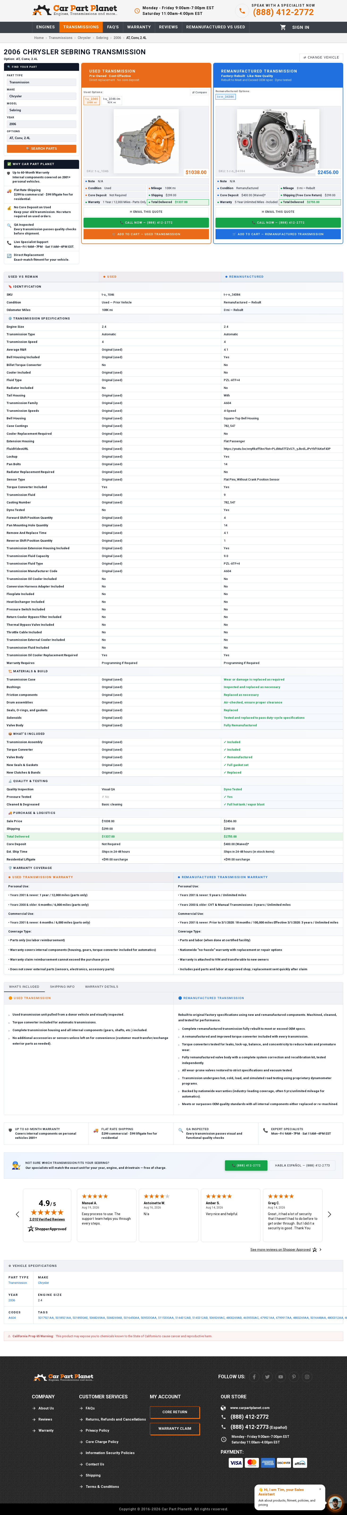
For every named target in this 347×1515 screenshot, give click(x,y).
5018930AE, (80, 1317)
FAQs (90, 1408)
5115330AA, (166, 1317)
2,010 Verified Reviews (47, 1219)
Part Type (15, 75)
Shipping (93, 1475)
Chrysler (43, 1283)
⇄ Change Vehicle (321, 57)
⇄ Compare (199, 92)
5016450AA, (132, 1317)
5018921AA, (63, 1317)
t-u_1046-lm (111, 100)
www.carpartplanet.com (250, 1408)
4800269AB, (234, 1317)
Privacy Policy (97, 1430)
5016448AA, (318, 1317)
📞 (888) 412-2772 (246, 1165)
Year (10, 117)
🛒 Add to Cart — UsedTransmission (146, 234)
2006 (11, 1300)
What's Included (24, 986)
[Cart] (283, 27)
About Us (46, 1408)
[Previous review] (17, 1214)
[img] (47, 1212)
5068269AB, (114, 1317)
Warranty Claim (174, 1428)
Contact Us (95, 1464)
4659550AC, (251, 1317)
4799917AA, (284, 1317)
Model (12, 103)
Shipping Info (62, 986)
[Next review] (329, 1214)
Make (11, 89)
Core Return (174, 1412)
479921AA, (268, 1317)
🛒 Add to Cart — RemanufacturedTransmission (278, 234)
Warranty (46, 1430)
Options (13, 131)
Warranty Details (101, 986)
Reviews (45, 1419)
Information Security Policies (110, 1453)
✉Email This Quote (146, 211)
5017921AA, (46, 1317)
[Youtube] (280, 1377)
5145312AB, (200, 1317)
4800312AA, (336, 1317)
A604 (12, 1317)
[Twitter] (267, 1377)
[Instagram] (307, 1377)
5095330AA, (149, 1317)
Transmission (17, 1283)
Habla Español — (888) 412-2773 (302, 1165)
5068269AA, (97, 1317)
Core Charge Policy (102, 1442)
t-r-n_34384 (225, 96)
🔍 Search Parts (41, 148)
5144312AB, (183, 1317)
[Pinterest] (294, 1377)
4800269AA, (301, 1317)
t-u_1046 (91, 100)
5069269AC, (217, 1317)
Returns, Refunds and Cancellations (116, 1419)
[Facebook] (254, 1377)
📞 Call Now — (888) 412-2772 (146, 222)
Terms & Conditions (102, 1487)
